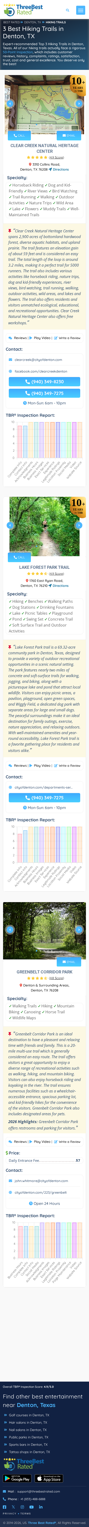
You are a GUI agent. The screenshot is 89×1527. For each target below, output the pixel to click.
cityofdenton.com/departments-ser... (44, 787)
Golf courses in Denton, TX (28, 1415)
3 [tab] (44, 124)
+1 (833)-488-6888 (32, 1499)
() (56, 157)
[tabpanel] (44, 105)
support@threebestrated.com (38, 1491)
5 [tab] (51, 124)
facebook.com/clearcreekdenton (41, 371)
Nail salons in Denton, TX (27, 1430)
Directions (60, 169)
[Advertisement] (44, 1336)
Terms (25, 1513)
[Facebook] (4, 1507)
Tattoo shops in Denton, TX (29, 1452)
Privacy (10, 1513)
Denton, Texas (36, 1404)
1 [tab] (36, 124)
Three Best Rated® (42, 1523)
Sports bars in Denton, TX (27, 1444)
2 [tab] (40, 124)
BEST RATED (11, 22)
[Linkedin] (40, 1507)
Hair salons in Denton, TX (27, 1422)
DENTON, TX (32, 22)
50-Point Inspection (18, 52)
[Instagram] (22, 1507)
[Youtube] (31, 1507)
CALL (21, 135)
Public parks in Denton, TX (28, 1437)
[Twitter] (13, 1507)
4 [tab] (48, 124)
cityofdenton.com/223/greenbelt (41, 1192)
